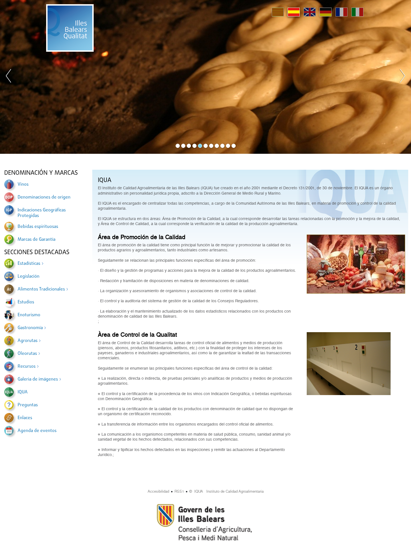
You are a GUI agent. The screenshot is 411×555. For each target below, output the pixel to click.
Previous (9, 77)
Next (402, 77)
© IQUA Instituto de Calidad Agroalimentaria (226, 491)
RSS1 (179, 491)
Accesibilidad (158, 491)
